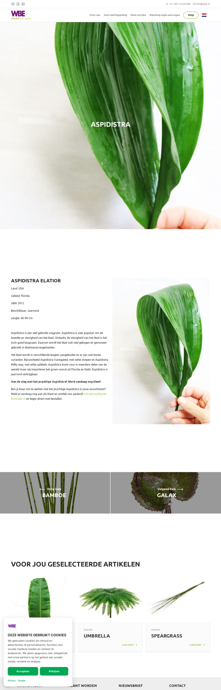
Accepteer (23, 671)
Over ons (95, 15)
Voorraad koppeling (115, 15)
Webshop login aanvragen (165, 15)
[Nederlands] (205, 15)
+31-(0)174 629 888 (179, 4)
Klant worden (138, 15)
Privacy (12, 680)
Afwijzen (54, 671)
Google (22, 680)
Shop (191, 15)
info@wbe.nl (203, 4)
